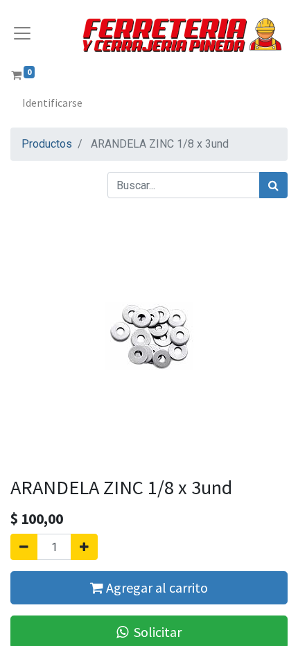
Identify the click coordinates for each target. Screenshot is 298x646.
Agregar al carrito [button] (155, 587)
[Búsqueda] (273, 185)
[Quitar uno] (23, 547)
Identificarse (52, 103)
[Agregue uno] (84, 547)
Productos (46, 143)
